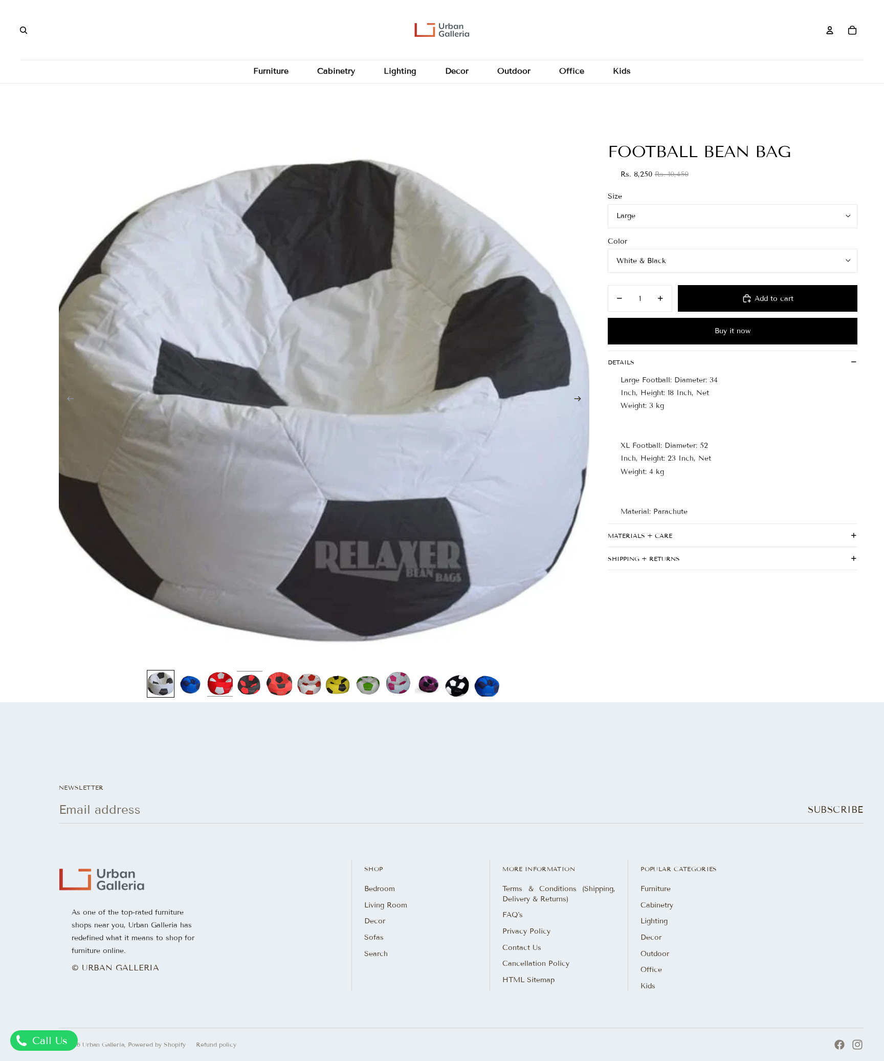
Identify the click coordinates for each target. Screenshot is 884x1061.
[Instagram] (857, 1044)
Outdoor (654, 953)
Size (615, 196)
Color (617, 240)
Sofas (374, 937)
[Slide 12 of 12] (487, 684)
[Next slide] (580, 399)
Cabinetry (656, 905)
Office (651, 969)
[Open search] (23, 30)
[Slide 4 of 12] (249, 684)
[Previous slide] (67, 399)
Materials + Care (640, 535)
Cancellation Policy (535, 963)
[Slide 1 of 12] (160, 684)
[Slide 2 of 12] (190, 684)
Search (376, 953)
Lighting (654, 921)
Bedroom (379, 888)
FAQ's (512, 915)
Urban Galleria (103, 1044)
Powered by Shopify (157, 1044)
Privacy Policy (526, 931)
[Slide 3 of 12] (220, 684)
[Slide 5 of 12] (279, 684)
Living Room (385, 905)
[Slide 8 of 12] (368, 684)
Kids (647, 986)
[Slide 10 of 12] (427, 684)
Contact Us (521, 947)
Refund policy (216, 1044)
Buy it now (732, 330)
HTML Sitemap (528, 980)
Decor (374, 921)
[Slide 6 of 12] (309, 684)
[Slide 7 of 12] (338, 684)
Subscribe (836, 809)
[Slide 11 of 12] (457, 684)
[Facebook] (839, 1044)
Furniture (655, 888)
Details (621, 362)
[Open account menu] (830, 30)
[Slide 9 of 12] (398, 684)
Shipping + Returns (644, 558)
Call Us (48, 1040)
